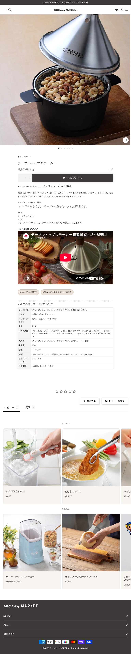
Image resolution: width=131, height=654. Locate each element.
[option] (65, 2)
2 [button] (62, 148)
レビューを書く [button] (117, 400)
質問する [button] (91, 400)
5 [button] (70, 148)
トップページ (23, 157)
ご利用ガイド (8, 634)
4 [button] (67, 148)
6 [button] (73, 148)
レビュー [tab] (9, 407)
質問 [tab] (28, 407)
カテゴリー (7, 616)
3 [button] (65, 148)
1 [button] (59, 148)
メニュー (7, 625)
